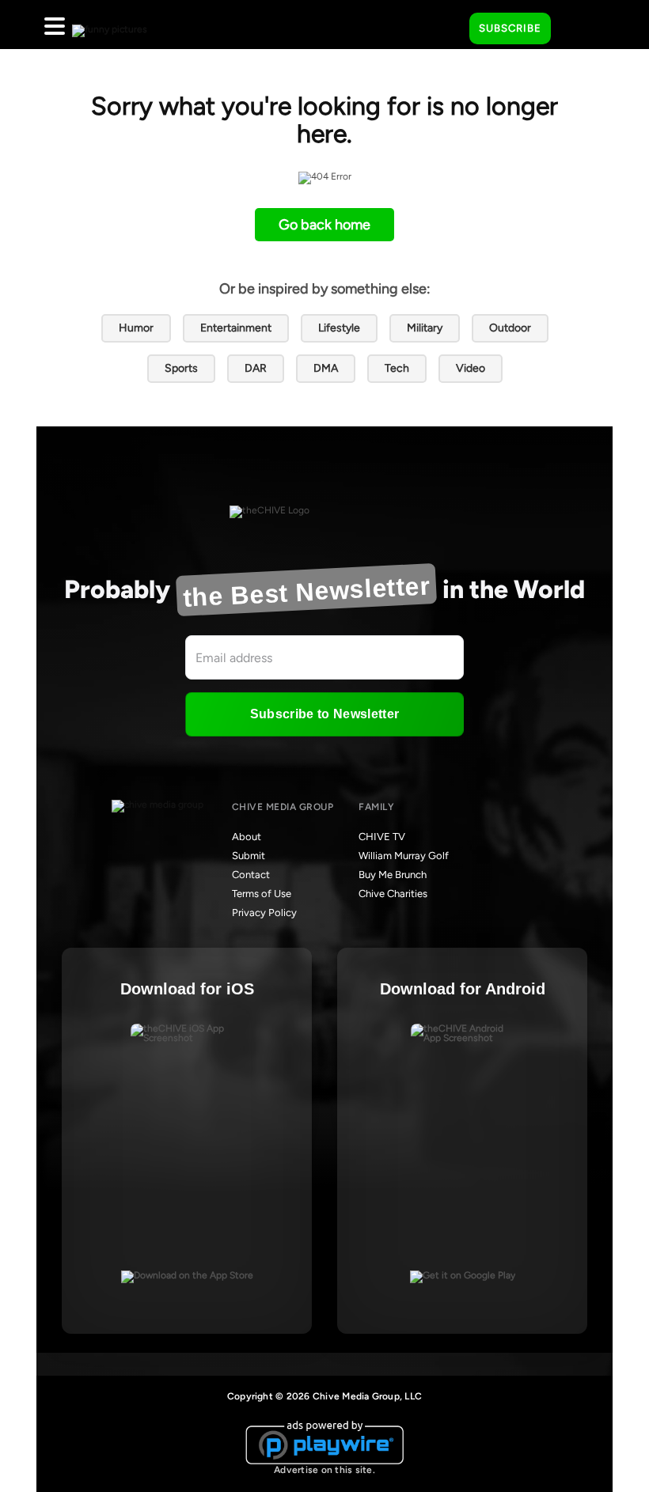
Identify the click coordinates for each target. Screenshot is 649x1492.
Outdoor (510, 328)
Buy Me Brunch (393, 874)
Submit (248, 855)
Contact (251, 874)
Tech (397, 368)
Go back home (324, 224)
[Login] (577, 29)
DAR (256, 368)
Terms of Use (261, 893)
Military (424, 328)
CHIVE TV (382, 837)
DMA (325, 368)
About (246, 837)
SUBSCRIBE (510, 28)
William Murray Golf (404, 855)
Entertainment (235, 328)
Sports (181, 368)
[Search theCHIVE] (445, 24)
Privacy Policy (264, 912)
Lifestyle (339, 328)
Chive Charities (393, 893)
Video (470, 368)
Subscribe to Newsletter (324, 714)
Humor (136, 328)
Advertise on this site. (324, 1469)
